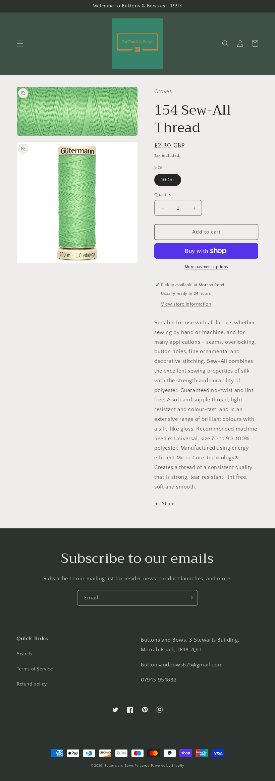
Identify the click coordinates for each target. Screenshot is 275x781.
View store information (186, 304)
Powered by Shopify (167, 766)
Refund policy (32, 684)
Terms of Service (35, 669)
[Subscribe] (190, 598)
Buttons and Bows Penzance (127, 766)
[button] (20, 43)
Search (24, 654)
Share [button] (168, 504)
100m (167, 180)
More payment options (206, 267)
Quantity (162, 194)
